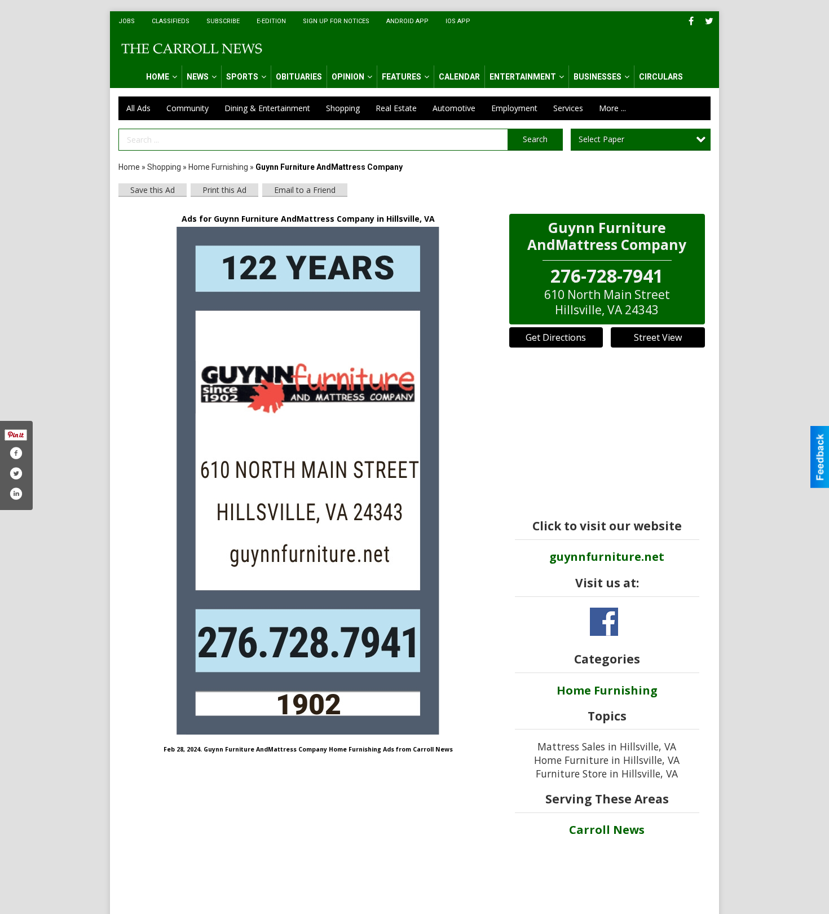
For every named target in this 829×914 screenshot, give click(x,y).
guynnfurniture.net (606, 557)
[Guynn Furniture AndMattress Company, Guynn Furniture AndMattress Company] (308, 481)
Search (535, 139)
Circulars (661, 76)
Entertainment (523, 76)
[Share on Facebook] (15, 453)
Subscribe (223, 21)
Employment (514, 108)
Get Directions (556, 337)
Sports (242, 76)
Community (187, 108)
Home (157, 76)
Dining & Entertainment (267, 108)
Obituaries (299, 76)
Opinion (348, 76)
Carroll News (607, 829)
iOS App (458, 21)
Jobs (126, 21)
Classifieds (170, 21)
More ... (612, 108)
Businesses (597, 76)
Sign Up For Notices (336, 21)
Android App (407, 21)
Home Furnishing (218, 167)
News (198, 76)
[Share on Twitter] (15, 473)
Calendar (459, 76)
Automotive (454, 108)
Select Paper (601, 139)
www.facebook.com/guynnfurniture (604, 622)
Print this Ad (224, 189)
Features (401, 76)
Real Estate (396, 108)
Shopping (343, 108)
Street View (658, 337)
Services (568, 108)
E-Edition (271, 21)
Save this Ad (152, 189)
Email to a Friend (305, 189)
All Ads (138, 108)
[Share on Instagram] (15, 494)
